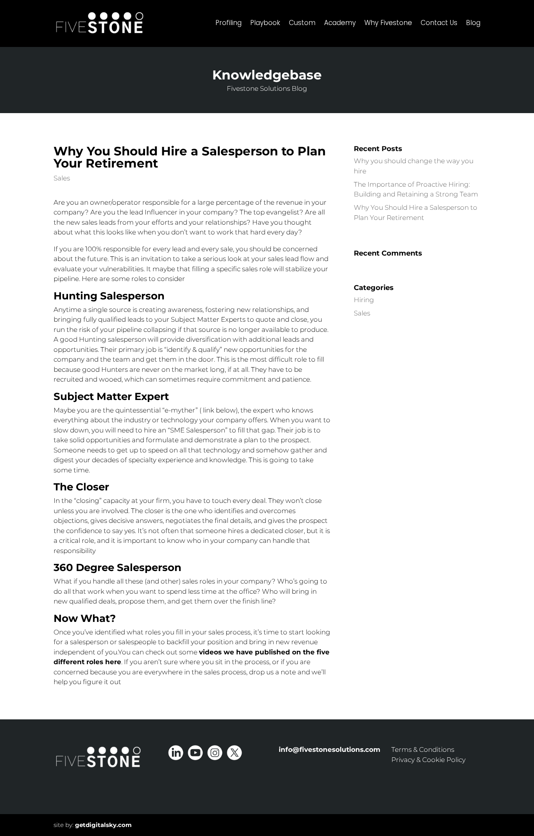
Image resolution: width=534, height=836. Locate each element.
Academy (340, 22)
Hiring (364, 300)
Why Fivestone (388, 22)
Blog (473, 22)
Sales (62, 178)
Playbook (265, 22)
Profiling (228, 22)
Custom (302, 22)
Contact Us (439, 22)
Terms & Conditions (422, 749)
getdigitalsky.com (103, 825)
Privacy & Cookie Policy (428, 760)
